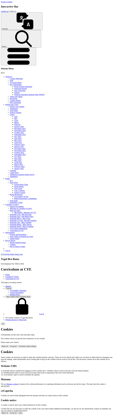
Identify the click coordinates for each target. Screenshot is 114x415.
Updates (13, 244)
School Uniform (15, 113)
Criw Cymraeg (19, 191)
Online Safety (14, 238)
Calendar (13, 171)
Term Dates (14, 111)
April (16, 121)
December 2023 (19, 129)
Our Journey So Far (21, 197)
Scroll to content (6, 2)
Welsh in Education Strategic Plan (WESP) (29, 95)
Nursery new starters (17, 107)
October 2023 (19, 133)
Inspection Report (20, 89)
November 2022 (20, 151)
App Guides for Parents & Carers (21, 236)
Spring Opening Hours (18, 242)
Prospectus (13, 99)
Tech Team (18, 189)
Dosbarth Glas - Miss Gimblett (20, 222)
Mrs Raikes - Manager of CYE (25, 212)
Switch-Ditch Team (21, 185)
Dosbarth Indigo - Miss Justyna (21, 224)
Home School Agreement (23, 87)
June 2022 (17, 159)
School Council (19, 193)
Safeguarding (10, 232)
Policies (17, 93)
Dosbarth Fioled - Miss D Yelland (21, 226)
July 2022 (17, 157)
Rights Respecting (16, 195)
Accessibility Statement (18, 290)
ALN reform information (18, 228)
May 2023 (17, 141)
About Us (8, 77)
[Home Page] (12, 254)
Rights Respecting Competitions (25, 199)
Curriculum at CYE (17, 230)
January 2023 (19, 147)
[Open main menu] (18, 56)
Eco (11, 181)
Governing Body (16, 83)
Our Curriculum (19, 91)
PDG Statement (15, 103)
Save (20, 413)
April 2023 (18, 143)
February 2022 (19, 167)
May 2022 (17, 161)
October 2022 (19, 153)
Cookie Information (17, 292)
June (15, 117)
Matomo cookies (12, 384)
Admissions (14, 109)
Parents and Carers (11, 105)
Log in (7, 250)
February (17, 125)
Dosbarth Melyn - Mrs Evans (20, 218)
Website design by (15, 320)
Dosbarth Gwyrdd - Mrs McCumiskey (23, 220)
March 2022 (18, 165)
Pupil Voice (14, 183)
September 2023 (20, 135)
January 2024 (19, 127)
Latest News (14, 173)
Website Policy (15, 294)
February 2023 (19, 145)
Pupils (7, 179)
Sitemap (8, 286)
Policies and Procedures (18, 234)
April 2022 (18, 163)
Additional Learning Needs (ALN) (22, 175)
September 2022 (20, 155)
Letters (12, 115)
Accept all (13, 346)
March (16, 123)
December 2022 (19, 149)
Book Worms (19, 187)
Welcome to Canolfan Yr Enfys (21, 208)
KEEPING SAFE (16, 203)
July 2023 (17, 137)
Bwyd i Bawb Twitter (17, 246)
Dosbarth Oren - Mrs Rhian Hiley (22, 216)
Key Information (15, 85)
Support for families (17, 207)
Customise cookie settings (27, 346)
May (15, 119)
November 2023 (20, 131)
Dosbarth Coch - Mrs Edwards (20, 214)
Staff (11, 81)
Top (3, 324)
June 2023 (17, 139)
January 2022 (19, 169)
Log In (41, 314)
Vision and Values (16, 97)
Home (7, 275)
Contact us (4, 11)
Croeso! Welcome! (16, 79)
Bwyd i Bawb (10, 240)
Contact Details (15, 101)
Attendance (14, 177)
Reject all (5, 346)
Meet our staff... (15, 210)
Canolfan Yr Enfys (12, 205)
